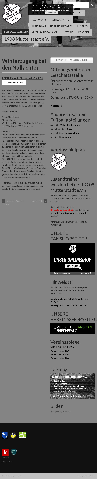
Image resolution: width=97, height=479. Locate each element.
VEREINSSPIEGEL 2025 (62, 347)
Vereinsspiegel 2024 (59, 351)
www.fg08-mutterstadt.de (86, 476)
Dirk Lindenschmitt (64, 137)
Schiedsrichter (61, 19)
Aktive (23, 78)
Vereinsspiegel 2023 (59, 354)
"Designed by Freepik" (60, 411)
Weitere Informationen (61, 10)
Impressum (7, 461)
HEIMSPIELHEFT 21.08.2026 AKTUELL (71, 60)
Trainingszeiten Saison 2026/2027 (52, 26)
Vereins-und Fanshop (45, 32)
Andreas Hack (72, 133)
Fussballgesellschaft (17, 31)
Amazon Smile (39, 201)
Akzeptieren (51, 13)
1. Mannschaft (10, 78)
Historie (68, 32)
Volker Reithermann (70, 125)
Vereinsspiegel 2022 (59, 357)
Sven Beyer (67, 129)
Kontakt (83, 32)
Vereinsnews (36, 78)
